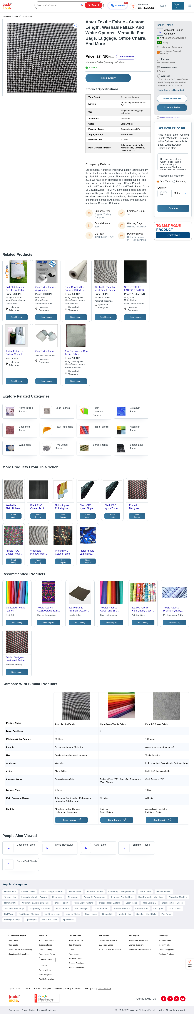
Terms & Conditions (46, 1010)
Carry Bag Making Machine (121, 891)
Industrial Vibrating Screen (34, 897)
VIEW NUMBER (172, 98)
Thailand (36, 989)
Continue (173, 208)
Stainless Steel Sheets (172, 903)
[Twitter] (176, 998)
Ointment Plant (101, 908)
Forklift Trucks (28, 891)
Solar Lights (91, 914)
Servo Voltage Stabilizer (51, 891)
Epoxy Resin (131, 903)
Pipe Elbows (68, 919)
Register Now (173, 235)
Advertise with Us (76, 940)
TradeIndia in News (47, 954)
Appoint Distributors (77, 968)
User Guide (13, 945)
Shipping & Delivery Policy (19, 954)
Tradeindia (6, 16)
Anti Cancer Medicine (29, 914)
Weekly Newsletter (46, 979)
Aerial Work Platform (84, 903)
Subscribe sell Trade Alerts (140, 949)
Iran (93, 989)
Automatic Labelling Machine (36, 903)
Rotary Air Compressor (95, 897)
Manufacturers (165, 940)
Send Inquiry (108, 78)
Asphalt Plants (62, 908)
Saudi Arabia (77, 989)
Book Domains (75, 945)
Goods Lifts (107, 914)
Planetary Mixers (122, 908)
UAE (67, 989)
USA (87, 989)
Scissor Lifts (10, 897)
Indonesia (58, 989)
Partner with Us (45, 970)
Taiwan (27, 989)
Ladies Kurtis (141, 908)
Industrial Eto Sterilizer (122, 897)
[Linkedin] (170, 998)
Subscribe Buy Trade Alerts (110, 949)
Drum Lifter (145, 891)
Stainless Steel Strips (14, 908)
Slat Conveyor (81, 908)
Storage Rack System (109, 903)
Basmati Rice (75, 891)
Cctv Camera (175, 908)
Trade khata (74, 954)
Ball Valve (8, 914)
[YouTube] (183, 998)
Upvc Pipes (31, 919)
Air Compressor (52, 914)
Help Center (13, 940)
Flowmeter (73, 897)
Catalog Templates (76, 963)
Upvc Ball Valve (49, 919)
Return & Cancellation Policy (20, 949)
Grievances (13, 1010)
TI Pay (71, 949)
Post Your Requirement (138, 940)
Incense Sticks (73, 914)
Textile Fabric (27, 16)
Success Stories (45, 945)
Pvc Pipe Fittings (12, 919)
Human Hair (10, 891)
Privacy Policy (28, 1010)
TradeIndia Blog (45, 949)
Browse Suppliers (136, 945)
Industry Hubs (164, 945)
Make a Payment (45, 975)
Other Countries (104, 989)
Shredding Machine (178, 897)
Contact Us (43, 966)
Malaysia (47, 989)
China (19, 989)
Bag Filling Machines (40, 908)
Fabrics (16, 16)
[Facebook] (163, 998)
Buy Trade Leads (106, 945)
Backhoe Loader (95, 891)
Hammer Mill (10, 903)
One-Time (165, 181)
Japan (11, 989)
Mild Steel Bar (149, 903)
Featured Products (166, 954)
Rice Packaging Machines (150, 897)
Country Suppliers (166, 949)
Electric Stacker (163, 891)
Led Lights (158, 908)
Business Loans (75, 959)
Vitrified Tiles (125, 914)
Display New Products (108, 940)
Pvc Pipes (166, 914)
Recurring (181, 181)
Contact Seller (172, 107)
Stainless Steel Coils (146, 914)
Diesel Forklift (61, 903)
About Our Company (47, 940)
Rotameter (57, 897)
